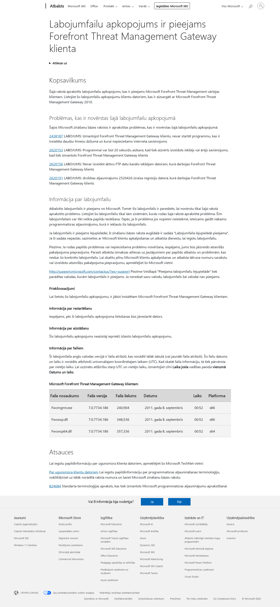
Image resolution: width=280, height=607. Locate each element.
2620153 (56, 150)
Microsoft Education (111, 524)
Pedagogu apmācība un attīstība (118, 562)
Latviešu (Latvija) (29, 592)
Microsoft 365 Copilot (151, 566)
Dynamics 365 (147, 545)
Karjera (230, 524)
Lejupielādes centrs (69, 531)
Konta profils (65, 524)
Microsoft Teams (149, 573)
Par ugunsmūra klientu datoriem (73, 472)
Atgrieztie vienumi (68, 538)
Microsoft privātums (237, 531)
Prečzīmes (175, 598)
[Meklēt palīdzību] (250, 5)
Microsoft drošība (149, 531)
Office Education (109, 555)
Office (94, 6)
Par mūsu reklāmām (197, 598)
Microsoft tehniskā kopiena (199, 548)
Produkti (108, 6)
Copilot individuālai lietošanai (30, 531)
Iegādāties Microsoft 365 (172, 6)
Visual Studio (192, 576)
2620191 (56, 178)
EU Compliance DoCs (225, 598)
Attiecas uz (59, 63)
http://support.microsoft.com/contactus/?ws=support (89, 271)
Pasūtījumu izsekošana (71, 545)
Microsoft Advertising (151, 559)
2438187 (56, 136)
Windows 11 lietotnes (25, 545)
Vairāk (143, 6)
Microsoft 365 (77, 6)
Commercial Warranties (71, 559)
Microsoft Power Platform (198, 562)
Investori (231, 538)
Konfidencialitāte (123, 598)
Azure (143, 538)
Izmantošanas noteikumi (151, 598)
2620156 (56, 164)
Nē (179, 501)
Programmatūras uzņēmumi (199, 569)
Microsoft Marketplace (197, 555)
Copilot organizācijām (25, 524)
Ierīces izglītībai (109, 531)
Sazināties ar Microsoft (96, 598)
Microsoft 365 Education (113, 548)
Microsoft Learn (193, 531)
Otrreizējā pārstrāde (69, 552)
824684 (55, 486)
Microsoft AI (146, 524)
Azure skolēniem (109, 580)
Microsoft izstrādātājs (196, 524)
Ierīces (126, 6)
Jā (152, 501)
